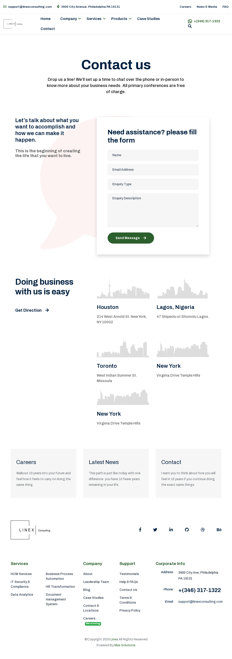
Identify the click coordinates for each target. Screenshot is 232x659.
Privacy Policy (129, 610)
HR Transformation (60, 586)
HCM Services (21, 574)
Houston (107, 307)
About (87, 574)
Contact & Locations (91, 608)
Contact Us (128, 590)
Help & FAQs (128, 582)
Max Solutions (124, 645)
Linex (114, 639)
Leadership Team (96, 582)
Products (119, 19)
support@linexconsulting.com (30, 6)
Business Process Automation (59, 576)
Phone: (169, 589)
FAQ (225, 6)
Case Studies (148, 19)
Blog (86, 590)
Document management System (56, 599)
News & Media (207, 6)
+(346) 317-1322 (207, 21)
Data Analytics (22, 594)
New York (169, 366)
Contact (48, 29)
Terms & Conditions (127, 600)
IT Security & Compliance (20, 584)
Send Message (128, 238)
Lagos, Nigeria (175, 307)
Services (94, 19)
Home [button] (46, 19)
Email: (169, 601)
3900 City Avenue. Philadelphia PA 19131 (90, 6)
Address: (167, 572)
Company (68, 19)
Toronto (107, 366)
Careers (185, 6)
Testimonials (129, 574)
